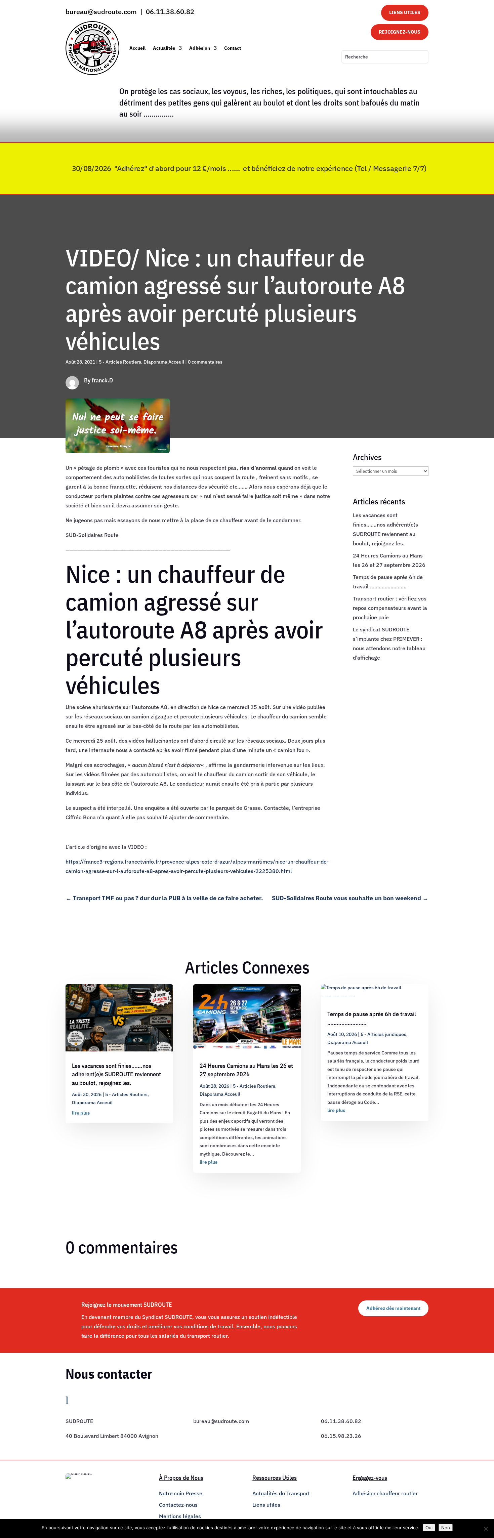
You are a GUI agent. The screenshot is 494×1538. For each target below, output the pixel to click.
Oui (429, 1527)
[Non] (485, 1528)
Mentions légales (180, 1516)
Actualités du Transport (281, 1493)
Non (445, 1527)
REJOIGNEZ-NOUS (399, 32)
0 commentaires (205, 362)
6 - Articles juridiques (383, 1034)
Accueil (137, 48)
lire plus (81, 1113)
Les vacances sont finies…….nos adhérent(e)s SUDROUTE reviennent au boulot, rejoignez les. (116, 1074)
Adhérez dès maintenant (393, 1308)
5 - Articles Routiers (120, 362)
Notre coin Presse (180, 1493)
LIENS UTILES (404, 12)
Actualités (164, 48)
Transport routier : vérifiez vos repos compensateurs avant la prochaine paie (390, 608)
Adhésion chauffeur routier (385, 1493)
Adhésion (199, 48)
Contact (232, 48)
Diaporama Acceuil (163, 362)
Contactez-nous (178, 1504)
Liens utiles (266, 1504)
